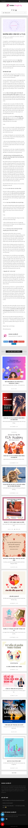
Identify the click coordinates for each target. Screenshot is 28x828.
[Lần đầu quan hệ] (14, 582)
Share (11, 341)
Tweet (6, 341)
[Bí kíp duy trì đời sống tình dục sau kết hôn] (14, 545)
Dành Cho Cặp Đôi (15, 36)
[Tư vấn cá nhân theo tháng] (14, 653)
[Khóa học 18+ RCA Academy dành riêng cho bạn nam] (14, 404)
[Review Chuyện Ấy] (14, 5)
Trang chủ (3, 1)
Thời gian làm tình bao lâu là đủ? (14, 725)
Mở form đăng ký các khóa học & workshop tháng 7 (14, 800)
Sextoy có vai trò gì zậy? (14, 761)
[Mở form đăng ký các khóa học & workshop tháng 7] (14, 368)
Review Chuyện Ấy (9, 37)
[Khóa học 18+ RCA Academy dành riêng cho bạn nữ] (14, 442)
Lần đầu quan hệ (14, 596)
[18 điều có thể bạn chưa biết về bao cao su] (14, 617)
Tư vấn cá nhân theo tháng (14, 666)
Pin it (16, 341)
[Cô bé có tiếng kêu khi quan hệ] (14, 680)
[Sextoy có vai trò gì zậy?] (14, 747)
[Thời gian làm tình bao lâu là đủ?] (14, 711)
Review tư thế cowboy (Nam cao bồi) (14, 522)
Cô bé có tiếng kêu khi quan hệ (14, 688)
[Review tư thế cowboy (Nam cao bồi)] (14, 508)
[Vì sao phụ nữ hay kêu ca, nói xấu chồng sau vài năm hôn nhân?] (14, 475)
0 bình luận (18, 529)
